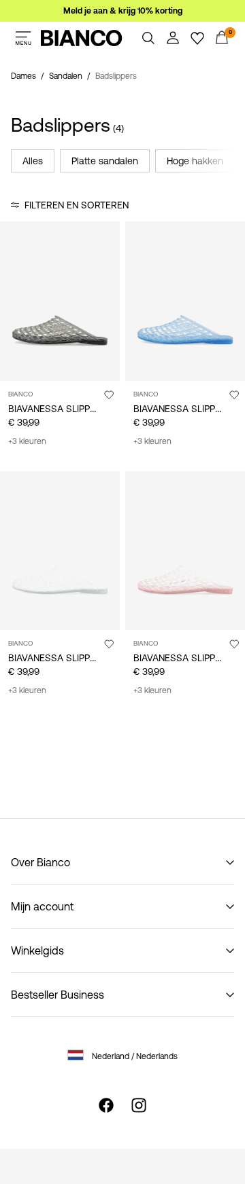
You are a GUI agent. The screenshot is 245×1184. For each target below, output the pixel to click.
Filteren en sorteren (76, 205)
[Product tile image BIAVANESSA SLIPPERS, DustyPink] (185, 551)
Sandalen (65, 76)
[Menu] (23, 38)
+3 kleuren (27, 441)
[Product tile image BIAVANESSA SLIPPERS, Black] (60, 301)
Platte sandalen (104, 160)
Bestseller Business (57, 994)
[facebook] (106, 1105)
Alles (32, 160)
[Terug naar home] (81, 38)
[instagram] (139, 1105)
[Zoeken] (148, 38)
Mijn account (42, 906)
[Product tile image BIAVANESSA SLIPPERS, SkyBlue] (185, 301)
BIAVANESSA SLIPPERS (58, 408)
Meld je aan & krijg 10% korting (122, 11)
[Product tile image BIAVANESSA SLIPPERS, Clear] (60, 551)
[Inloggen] (173, 38)
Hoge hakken (195, 160)
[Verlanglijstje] (197, 38)
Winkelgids (37, 950)
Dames (23, 76)
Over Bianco (40, 862)
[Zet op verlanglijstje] (109, 394)
